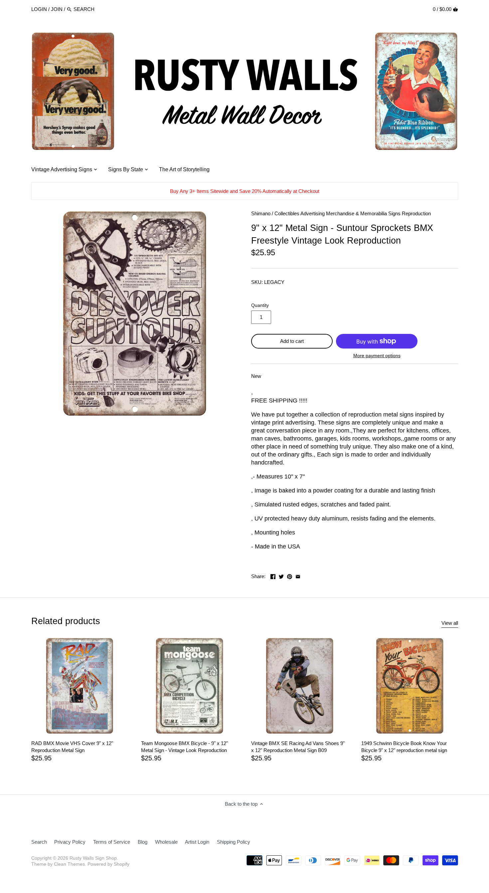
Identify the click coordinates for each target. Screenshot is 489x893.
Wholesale (166, 842)
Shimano (260, 213)
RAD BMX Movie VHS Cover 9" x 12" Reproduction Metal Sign (72, 746)
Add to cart (292, 341)
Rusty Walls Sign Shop (93, 858)
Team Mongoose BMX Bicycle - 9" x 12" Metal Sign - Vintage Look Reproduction (184, 746)
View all (449, 623)
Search (39, 842)
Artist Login (197, 842)
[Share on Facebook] (272, 575)
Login (39, 9)
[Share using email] (297, 575)
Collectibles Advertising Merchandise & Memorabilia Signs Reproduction (352, 213)
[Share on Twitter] (281, 575)
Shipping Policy (233, 842)
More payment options (377, 355)
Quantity (260, 305)
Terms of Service (111, 842)
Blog (142, 842)
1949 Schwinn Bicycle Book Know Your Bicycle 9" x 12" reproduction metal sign (404, 746)
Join (57, 9)
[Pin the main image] (289, 575)
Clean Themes (69, 864)
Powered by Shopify (108, 864)
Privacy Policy (69, 842)
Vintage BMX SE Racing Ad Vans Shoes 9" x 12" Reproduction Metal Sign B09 (298, 746)
